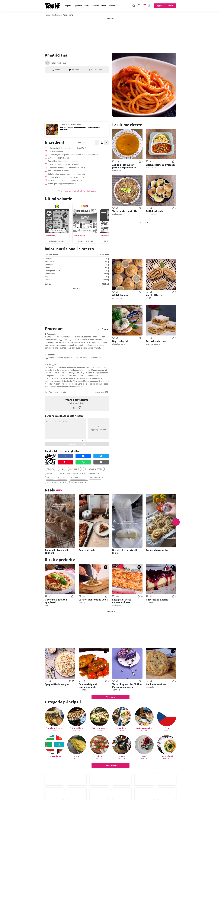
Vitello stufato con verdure (160, 164)
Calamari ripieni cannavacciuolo (88, 685)
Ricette (86, 6)
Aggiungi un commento (77, 444)
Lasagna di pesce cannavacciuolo (121, 601)
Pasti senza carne (99, 728)
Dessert (144, 756)
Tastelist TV (113, 6)
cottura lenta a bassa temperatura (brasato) (79, 473)
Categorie (67, 6)
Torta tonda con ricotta (124, 211)
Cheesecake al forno (157, 599)
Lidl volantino (50, 235)
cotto (50, 478)
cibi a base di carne (93, 469)
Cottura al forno (77, 728)
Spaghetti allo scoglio (57, 684)
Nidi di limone (120, 295)
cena (61, 469)
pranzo (50, 469)
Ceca (167, 728)
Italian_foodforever (58, 63)
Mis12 (148, 298)
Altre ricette (110, 697)
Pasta (76, 756)
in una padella (78, 478)
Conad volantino (79, 235)
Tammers (116, 690)
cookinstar (83, 602)
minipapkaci (117, 170)
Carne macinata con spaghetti (56, 601)
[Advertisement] (110, 34)
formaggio (95, 478)
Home (47, 15)
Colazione (121, 728)
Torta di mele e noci (156, 341)
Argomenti (77, 6)
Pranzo (122, 756)
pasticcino (74, 469)
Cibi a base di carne (54, 728)
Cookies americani (156, 684)
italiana (62, 478)
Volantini (95, 6)
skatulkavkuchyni (119, 344)
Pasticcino (56, 15)
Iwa (46, 605)
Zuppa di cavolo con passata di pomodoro (124, 166)
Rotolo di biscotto (155, 295)
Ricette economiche (144, 728)
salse (49, 473)
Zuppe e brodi (166, 756)
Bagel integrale (120, 341)
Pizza (99, 756)
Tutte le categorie (110, 765)
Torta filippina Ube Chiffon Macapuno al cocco (127, 685)
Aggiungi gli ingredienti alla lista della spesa (78, 191)
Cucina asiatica (54, 756)
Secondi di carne (79, 482)
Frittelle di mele (154, 211)
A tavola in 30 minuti (56, 482)
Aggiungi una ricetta (165, 6)
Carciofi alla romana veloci (93, 599)
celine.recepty (117, 298)
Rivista (103, 6)
